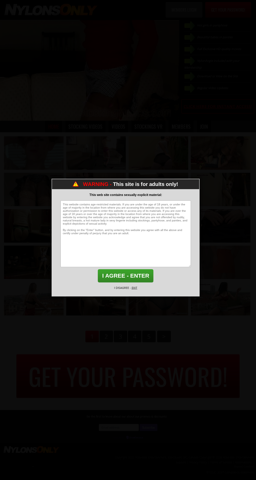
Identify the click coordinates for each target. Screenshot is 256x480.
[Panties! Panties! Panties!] (96, 153)
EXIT (134, 288)
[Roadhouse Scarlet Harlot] (34, 262)
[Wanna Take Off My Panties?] (158, 298)
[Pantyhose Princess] (220, 189)
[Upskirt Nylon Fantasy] (34, 153)
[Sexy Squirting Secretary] (220, 226)
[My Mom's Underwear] (34, 226)
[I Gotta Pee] (220, 262)
